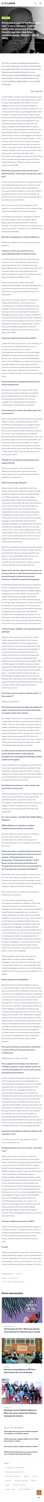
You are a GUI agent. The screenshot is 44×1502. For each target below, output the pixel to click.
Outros (19, 1274)
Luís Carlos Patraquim (13, 1281)
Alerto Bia (10, 1489)
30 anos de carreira (15, 1467)
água (33, 1480)
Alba (8, 1485)
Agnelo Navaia (21, 1480)
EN (39, 1497)
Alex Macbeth (25, 1489)
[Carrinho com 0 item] (35, 3)
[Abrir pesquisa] (39, 1492)
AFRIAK (8, 1480)
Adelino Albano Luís (15, 1472)
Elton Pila (13, 1278)
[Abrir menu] (40, 3)
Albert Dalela (19, 1485)
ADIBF (26, 1476)
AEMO (35, 1476)
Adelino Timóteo (13, 1476)
